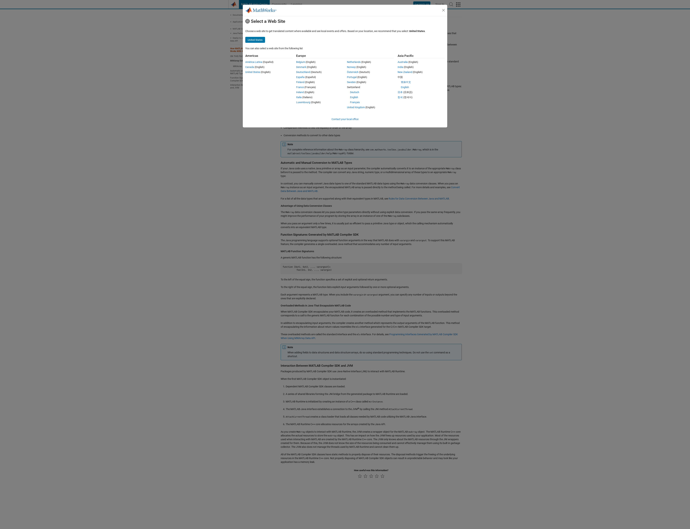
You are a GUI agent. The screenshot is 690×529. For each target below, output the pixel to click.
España (300, 77)
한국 (400, 97)
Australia (403, 62)
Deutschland (303, 72)
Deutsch (354, 92)
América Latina (253, 62)
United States (252, 72)
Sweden (351, 82)
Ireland (300, 92)
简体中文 (406, 82)
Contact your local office (345, 119)
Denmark (301, 67)
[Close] (443, 10)
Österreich (352, 72)
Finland (300, 82)
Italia (299, 97)
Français (355, 102)
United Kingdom (356, 107)
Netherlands (354, 62)
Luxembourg (303, 102)
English (354, 97)
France (300, 87)
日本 (400, 92)
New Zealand (405, 72)
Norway (351, 67)
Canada (249, 67)
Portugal (352, 77)
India (400, 67)
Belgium (300, 62)
